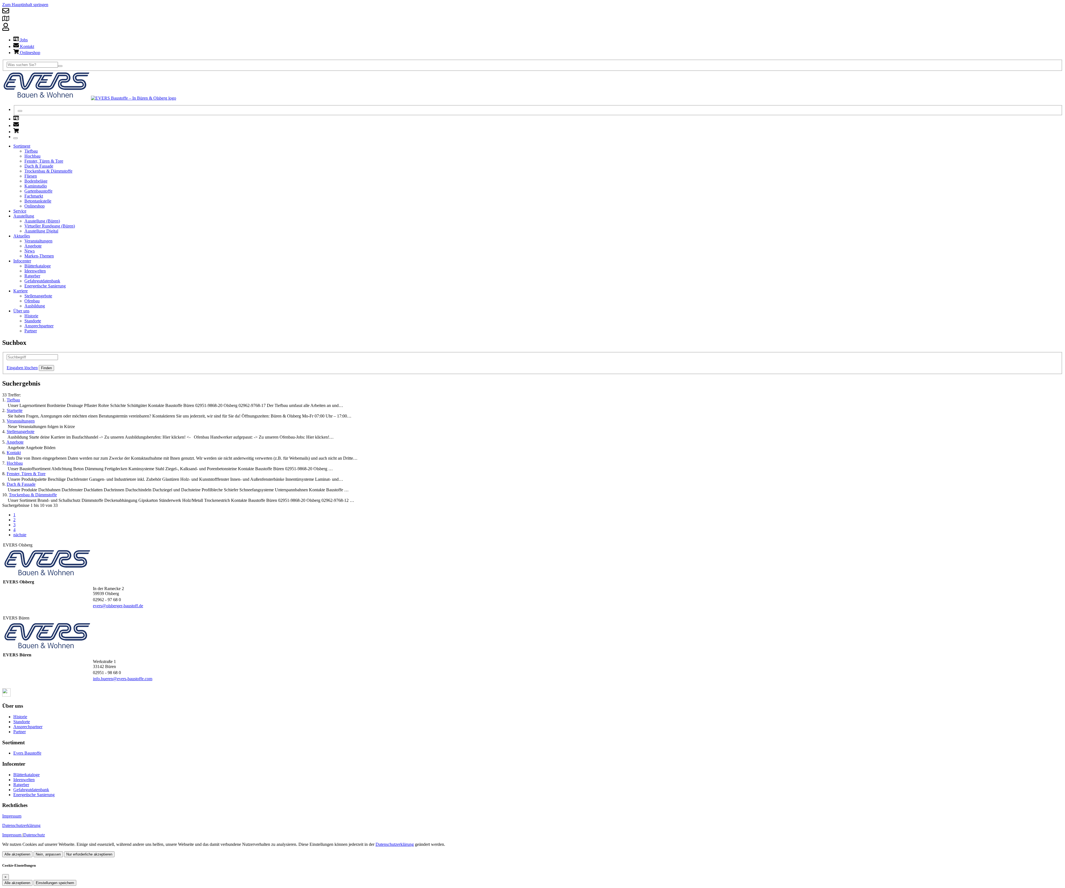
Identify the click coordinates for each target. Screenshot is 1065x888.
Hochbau (15, 463)
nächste (19, 534)
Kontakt (14, 452)
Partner (19, 731)
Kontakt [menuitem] (26, 46)
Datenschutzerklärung (21, 825)
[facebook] (6, 695)
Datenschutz (34, 835)
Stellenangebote (20, 431)
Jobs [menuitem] (23, 39)
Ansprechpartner (27, 726)
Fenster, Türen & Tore (26, 473)
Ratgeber (21, 784)
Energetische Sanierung (34, 794)
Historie (20, 716)
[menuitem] (16, 119)
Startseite (14, 410)
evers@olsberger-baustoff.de (118, 605)
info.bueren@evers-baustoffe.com (122, 678)
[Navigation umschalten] (15, 138)
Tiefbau (13, 400)
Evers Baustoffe (27, 753)
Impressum (11, 816)
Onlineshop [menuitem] (29, 52)
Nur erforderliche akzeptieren (89, 854)
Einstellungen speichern (55, 883)
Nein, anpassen (48, 854)
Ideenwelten (24, 779)
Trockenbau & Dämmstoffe (33, 494)
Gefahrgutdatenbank (31, 789)
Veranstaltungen (21, 421)
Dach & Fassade (21, 484)
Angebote (15, 442)
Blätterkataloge (26, 774)
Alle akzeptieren (17, 854)
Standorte (21, 721)
